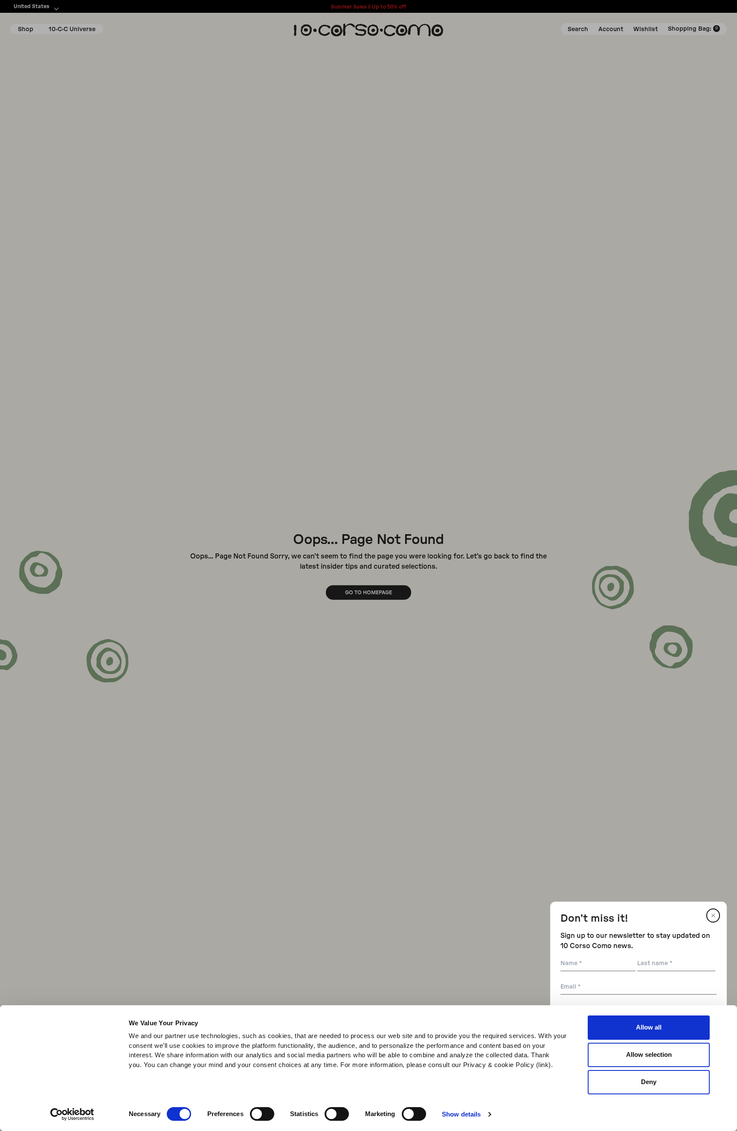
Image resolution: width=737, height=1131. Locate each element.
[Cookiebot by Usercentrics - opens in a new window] (72, 1114)
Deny (648, 1081)
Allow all (649, 1027)
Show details (461, 1114)
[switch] (262, 1114)
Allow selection (649, 1054)
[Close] (713, 915)
